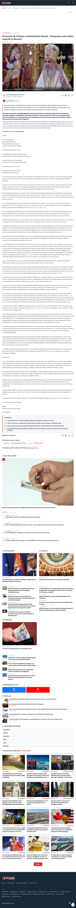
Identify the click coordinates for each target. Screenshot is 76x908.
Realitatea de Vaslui (17, 95)
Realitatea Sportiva (14, 891)
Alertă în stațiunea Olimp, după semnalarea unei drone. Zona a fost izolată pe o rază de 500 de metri (38, 775)
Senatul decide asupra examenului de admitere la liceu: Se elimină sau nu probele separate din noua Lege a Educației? (37, 429)
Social (7, 538)
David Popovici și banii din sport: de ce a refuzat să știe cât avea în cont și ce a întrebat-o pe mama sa (13, 856)
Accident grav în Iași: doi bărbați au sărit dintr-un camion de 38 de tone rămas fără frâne (61, 856)
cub (30, 443)
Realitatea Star (22, 891)
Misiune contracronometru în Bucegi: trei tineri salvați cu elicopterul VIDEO (60, 802)
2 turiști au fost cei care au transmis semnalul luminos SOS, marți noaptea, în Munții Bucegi (21, 613)
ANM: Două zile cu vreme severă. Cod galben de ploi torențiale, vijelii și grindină (13, 775)
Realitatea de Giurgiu (16, 896)
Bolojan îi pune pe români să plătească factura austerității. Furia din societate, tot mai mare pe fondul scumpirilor (61, 776)
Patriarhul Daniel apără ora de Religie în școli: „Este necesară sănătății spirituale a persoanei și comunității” (13, 803)
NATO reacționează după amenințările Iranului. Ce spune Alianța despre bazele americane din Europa (34, 525)
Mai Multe (38, 864)
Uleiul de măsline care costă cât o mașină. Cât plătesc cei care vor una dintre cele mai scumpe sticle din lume (37, 857)
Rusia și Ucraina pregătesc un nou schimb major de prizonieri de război (37, 802)
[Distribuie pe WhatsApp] (69, 95)
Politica (7, 515)
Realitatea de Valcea (43, 891)
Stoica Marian (21, 771)
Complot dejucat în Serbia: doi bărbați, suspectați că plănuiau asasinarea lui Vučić (30, 420)
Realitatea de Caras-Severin (39, 894)
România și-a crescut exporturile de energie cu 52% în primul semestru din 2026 (22, 658)
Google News (34, 448)
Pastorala (6, 443)
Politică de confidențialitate (22, 883)
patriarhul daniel (38, 443)
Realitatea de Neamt (50, 894)
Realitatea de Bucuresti (54, 891)
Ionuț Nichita (46, 825)
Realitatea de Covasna (32, 891)
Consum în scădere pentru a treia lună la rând (16, 649)
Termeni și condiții (10, 883)
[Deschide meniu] (73, 3)
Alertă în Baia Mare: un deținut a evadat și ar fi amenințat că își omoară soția (27, 532)
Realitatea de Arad (60, 894)
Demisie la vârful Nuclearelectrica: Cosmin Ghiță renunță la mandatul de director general (21, 677)
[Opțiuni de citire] (73, 905)
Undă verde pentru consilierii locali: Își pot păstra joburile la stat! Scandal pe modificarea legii (34, 423)
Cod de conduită (32, 883)
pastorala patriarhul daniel (18, 443)
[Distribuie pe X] (72, 95)
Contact (3, 883)
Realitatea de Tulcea (6, 896)
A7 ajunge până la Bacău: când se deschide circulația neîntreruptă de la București (37, 829)
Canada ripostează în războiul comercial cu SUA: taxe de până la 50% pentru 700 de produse (61, 829)
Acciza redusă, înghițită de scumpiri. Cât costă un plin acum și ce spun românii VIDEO (22, 664)
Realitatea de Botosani (65, 891)
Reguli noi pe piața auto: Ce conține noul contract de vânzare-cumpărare (20, 670)
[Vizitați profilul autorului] (3, 95)
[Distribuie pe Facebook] (65, 95)
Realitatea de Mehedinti (26, 894)
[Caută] (68, 3)
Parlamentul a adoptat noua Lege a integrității (54, 579)
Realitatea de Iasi (5, 894)
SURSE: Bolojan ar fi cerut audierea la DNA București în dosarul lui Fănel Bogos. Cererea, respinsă (56, 609)
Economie (4, 512)
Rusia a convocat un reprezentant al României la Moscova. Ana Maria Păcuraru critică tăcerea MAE (35, 426)
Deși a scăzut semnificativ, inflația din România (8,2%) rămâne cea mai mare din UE (28, 507)
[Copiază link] (62, 95)
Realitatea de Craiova (15, 894)
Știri (10, 8)
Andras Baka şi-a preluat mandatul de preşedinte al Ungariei (22, 517)
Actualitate (16, 8)
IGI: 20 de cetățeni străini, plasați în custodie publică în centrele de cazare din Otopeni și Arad (32, 540)
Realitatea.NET (5, 891)
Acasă (5, 8)
